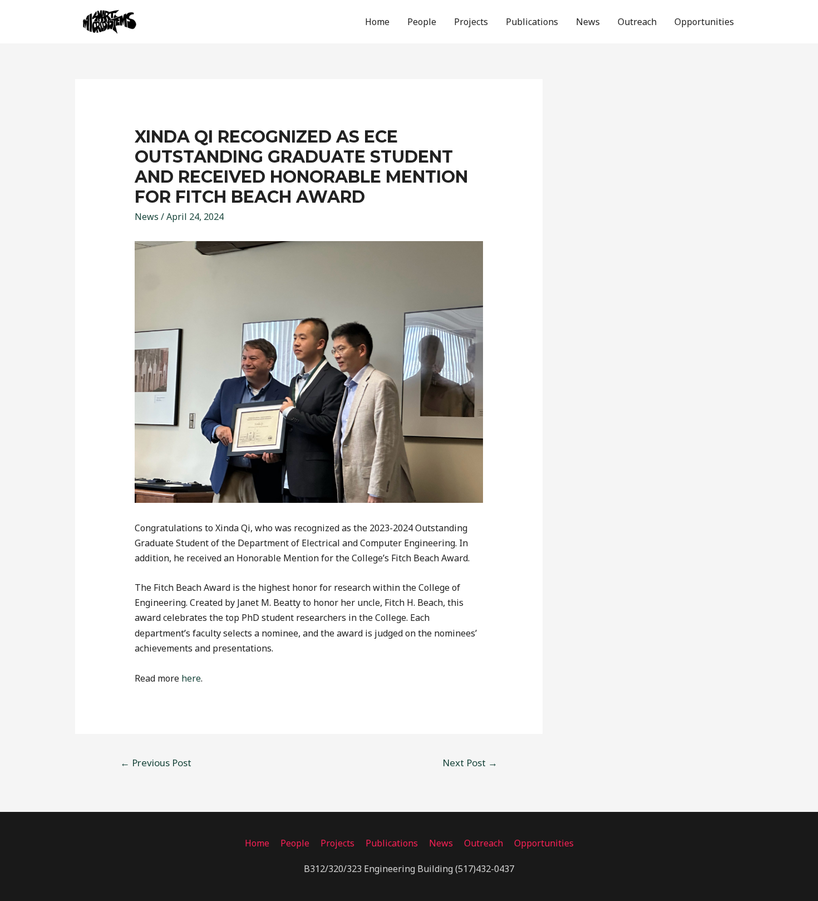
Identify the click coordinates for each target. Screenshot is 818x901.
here (191, 678)
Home (377, 22)
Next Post (469, 762)
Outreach (637, 22)
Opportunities (704, 22)
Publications (532, 22)
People (421, 22)
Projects (471, 22)
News (588, 22)
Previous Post (155, 762)
